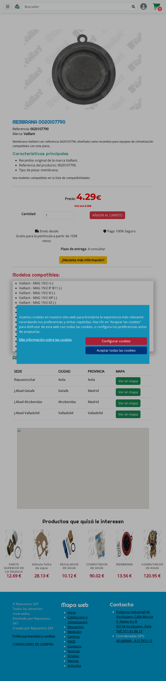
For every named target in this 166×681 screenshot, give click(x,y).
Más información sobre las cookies (45, 339)
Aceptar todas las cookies (116, 350)
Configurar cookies (116, 341)
